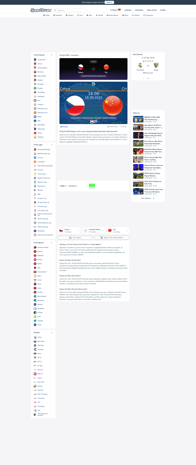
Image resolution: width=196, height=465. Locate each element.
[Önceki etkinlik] (143, 78)
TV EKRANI (115, 10)
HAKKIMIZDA (139, 10)
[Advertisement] (93, 163)
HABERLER (127, 10)
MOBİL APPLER (152, 10)
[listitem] (43, 60)
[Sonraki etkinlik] (153, 78)
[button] (43, 55)
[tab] (46, 15)
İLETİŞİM (163, 10)
